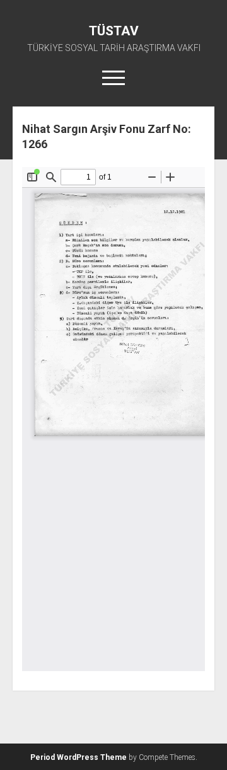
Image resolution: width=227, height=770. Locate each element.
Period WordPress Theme (78, 757)
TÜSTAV (114, 30)
